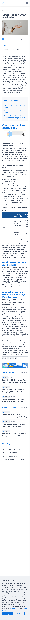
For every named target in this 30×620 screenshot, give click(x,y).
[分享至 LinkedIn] (11, 358)
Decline (19, 614)
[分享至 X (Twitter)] (8, 358)
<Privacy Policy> (15, 608)
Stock (10, 10)
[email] (16, 358)
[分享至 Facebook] (3, 358)
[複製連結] (13, 358)
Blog (6, 10)
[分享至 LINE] (5, 358)
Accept (7, 614)
